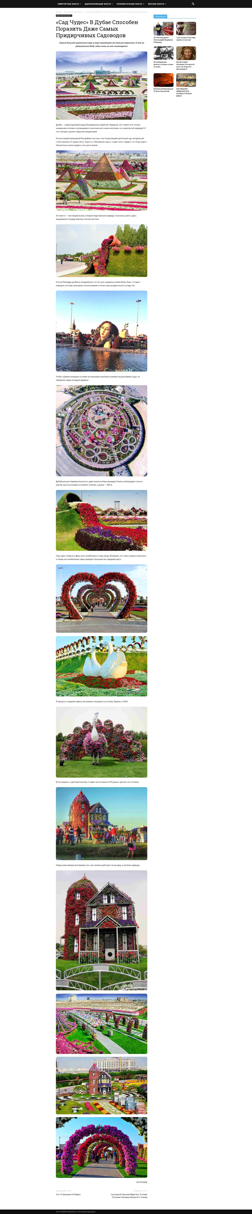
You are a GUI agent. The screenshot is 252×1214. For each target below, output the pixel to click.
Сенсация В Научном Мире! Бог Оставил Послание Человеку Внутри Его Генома (129, 1195)
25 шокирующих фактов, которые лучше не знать (163, 64)
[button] (193, 4)
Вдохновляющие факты (98, 4)
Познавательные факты (129, 4)
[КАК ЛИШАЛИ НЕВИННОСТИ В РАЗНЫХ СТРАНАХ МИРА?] (186, 80)
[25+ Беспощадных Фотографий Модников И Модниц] (164, 28)
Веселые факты (156, 4)
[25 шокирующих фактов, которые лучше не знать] (164, 53)
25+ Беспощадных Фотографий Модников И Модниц (163, 40)
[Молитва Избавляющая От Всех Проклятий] (164, 80)
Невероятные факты (68, 4)
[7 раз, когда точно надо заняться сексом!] (186, 28)
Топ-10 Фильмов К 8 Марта (68, 1194)
